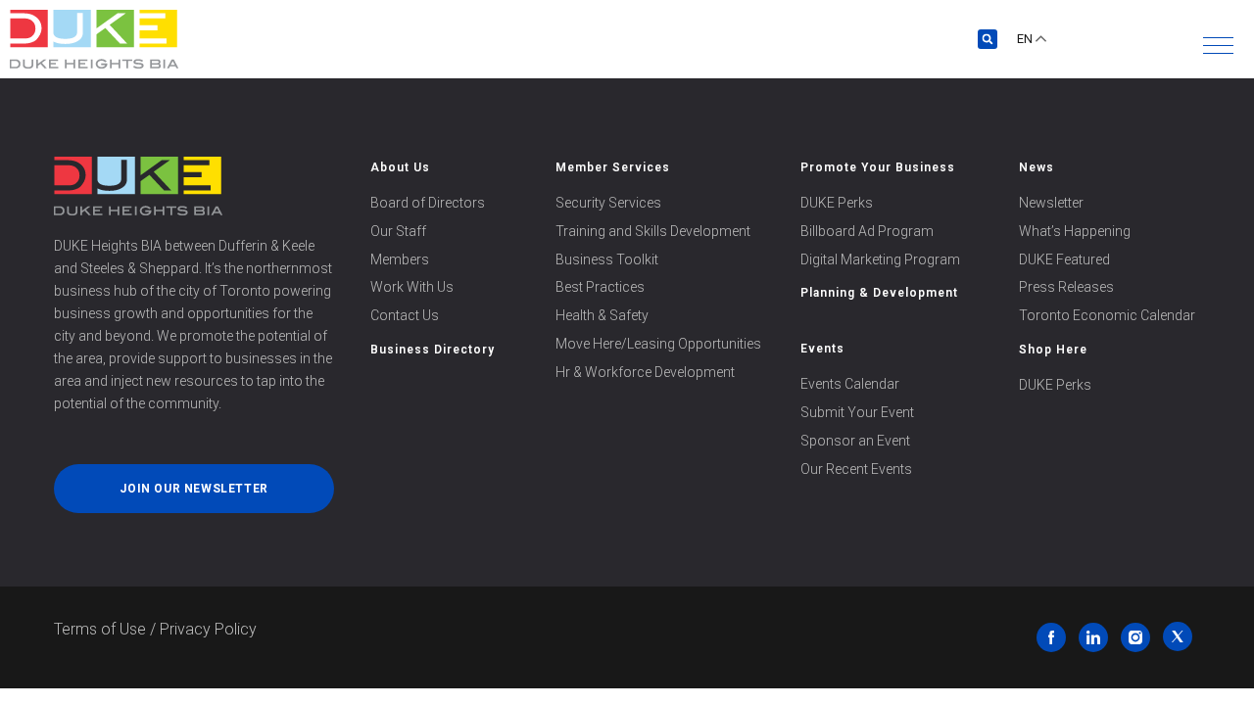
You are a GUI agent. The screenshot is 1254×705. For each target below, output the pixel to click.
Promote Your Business (877, 167)
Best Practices (600, 287)
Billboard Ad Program (867, 231)
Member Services (612, 167)
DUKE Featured (1064, 259)
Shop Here (1053, 349)
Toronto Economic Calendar (1107, 315)
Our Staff (398, 231)
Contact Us (404, 315)
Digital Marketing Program (880, 259)
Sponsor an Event (855, 440)
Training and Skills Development (652, 231)
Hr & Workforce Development (645, 372)
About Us (400, 167)
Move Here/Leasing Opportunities (658, 344)
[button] (1218, 45)
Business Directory (432, 349)
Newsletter (1051, 203)
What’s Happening (1075, 231)
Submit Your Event (857, 412)
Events (822, 348)
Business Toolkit (606, 259)
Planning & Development (879, 293)
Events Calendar (849, 384)
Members (399, 259)
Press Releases (1066, 287)
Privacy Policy (208, 629)
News (1036, 167)
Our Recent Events (856, 469)
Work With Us (412, 287)
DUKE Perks (836, 203)
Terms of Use (100, 629)
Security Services (608, 203)
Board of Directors (427, 203)
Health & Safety (602, 315)
